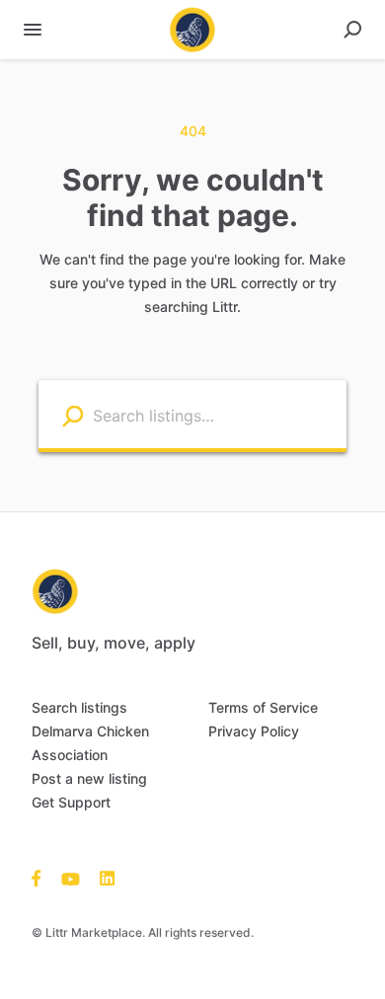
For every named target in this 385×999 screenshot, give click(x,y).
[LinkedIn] (102, 877)
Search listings (79, 707)
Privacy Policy (253, 731)
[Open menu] (32, 29)
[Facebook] (41, 877)
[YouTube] (70, 877)
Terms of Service (263, 707)
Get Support (71, 802)
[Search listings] (72, 415)
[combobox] (214, 414)
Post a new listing (89, 778)
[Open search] (352, 29)
